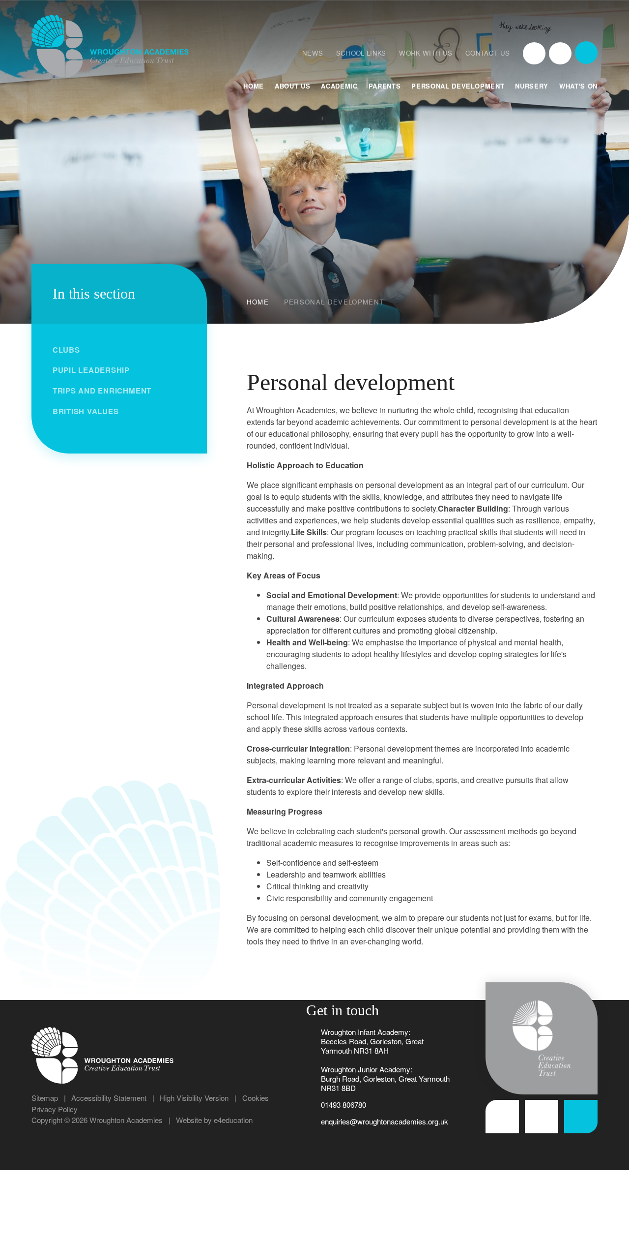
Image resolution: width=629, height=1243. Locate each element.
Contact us (487, 53)
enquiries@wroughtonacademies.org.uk (384, 1121)
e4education (233, 1120)
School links (361, 53)
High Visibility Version (194, 1097)
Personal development (334, 301)
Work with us (425, 53)
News (312, 53)
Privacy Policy (54, 1109)
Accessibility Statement (108, 1097)
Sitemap (44, 1097)
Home (258, 301)
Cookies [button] (255, 1097)
